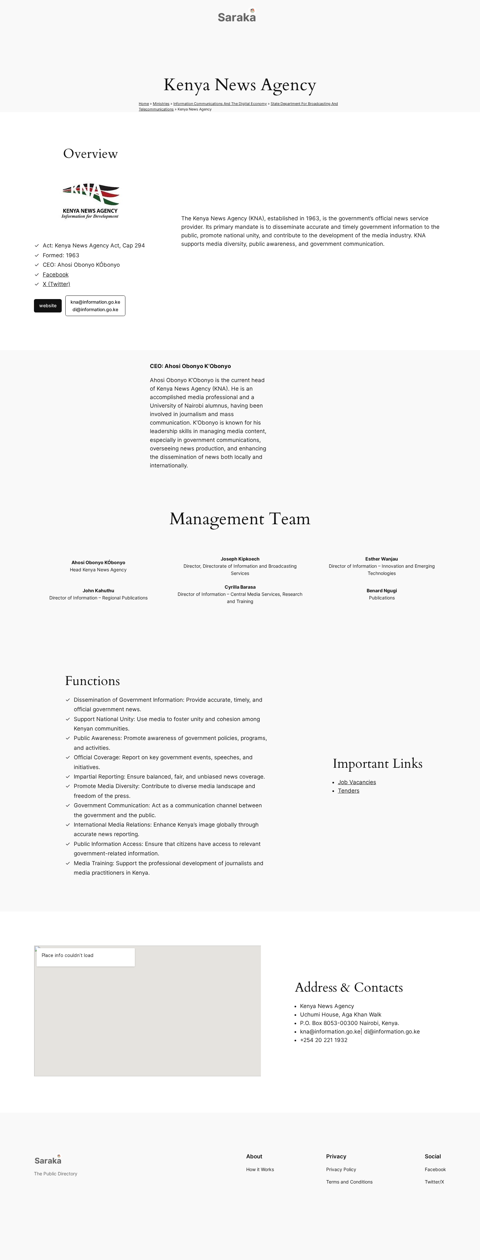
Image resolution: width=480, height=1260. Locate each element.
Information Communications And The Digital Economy (220, 103)
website (47, 305)
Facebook (56, 274)
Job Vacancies (357, 782)
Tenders (349, 790)
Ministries (161, 103)
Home (144, 103)
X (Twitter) (56, 284)
